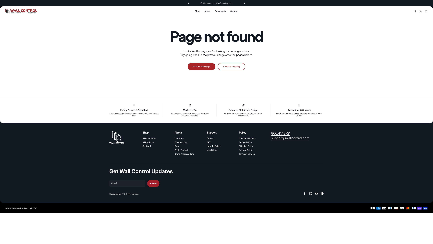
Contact (210, 138)
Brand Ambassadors (184, 154)
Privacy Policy (245, 150)
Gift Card (146, 146)
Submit (153, 183)
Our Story (179, 138)
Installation (212, 150)
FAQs (209, 142)
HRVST (34, 208)
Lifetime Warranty (247, 138)
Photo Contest (181, 150)
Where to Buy (181, 142)
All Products (148, 142)
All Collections (149, 138)
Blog (177, 146)
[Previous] (188, 3)
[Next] (244, 3)
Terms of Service (247, 154)
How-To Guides (214, 146)
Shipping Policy (246, 146)
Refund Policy (245, 142)
